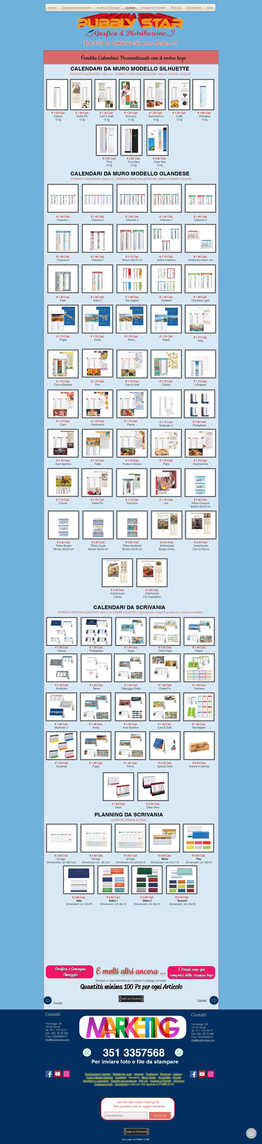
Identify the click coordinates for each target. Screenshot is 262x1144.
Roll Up (143, 1081)
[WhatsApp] (87, 1052)
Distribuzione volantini (98, 1074)
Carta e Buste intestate (99, 1077)
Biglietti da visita (122, 1074)
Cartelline (120, 1077)
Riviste (177, 1077)
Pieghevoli (152, 1074)
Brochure (165, 1074)
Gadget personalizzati (124, 1081)
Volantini (139, 1074)
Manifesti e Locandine (96, 1081)
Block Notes (149, 1077)
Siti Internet (121, 1084)
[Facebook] (48, 1073)
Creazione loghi (103, 1084)
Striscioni (179, 1081)
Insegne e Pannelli (160, 1081)
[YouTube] (57, 1073)
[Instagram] (66, 1073)
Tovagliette (164, 1077)
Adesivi (177, 1074)
